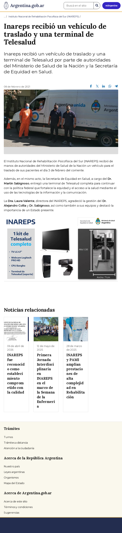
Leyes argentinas (14, 472)
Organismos (11, 477)
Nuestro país (12, 466)
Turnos (8, 437)
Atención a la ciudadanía (19, 448)
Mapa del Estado (14, 483)
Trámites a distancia (16, 442)
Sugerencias (11, 512)
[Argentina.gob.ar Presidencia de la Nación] (22, 5)
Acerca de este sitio (15, 501)
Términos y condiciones (18, 507)
